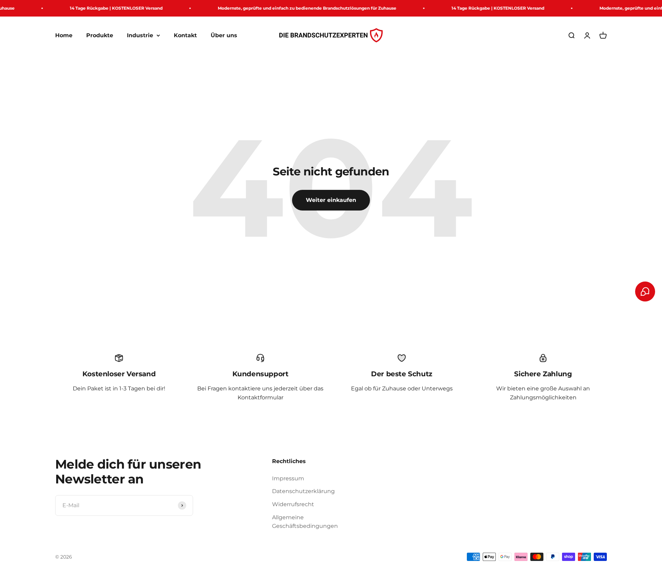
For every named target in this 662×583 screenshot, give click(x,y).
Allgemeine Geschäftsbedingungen (305, 522)
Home (63, 35)
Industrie (140, 35)
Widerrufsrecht (293, 504)
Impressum (288, 478)
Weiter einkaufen (331, 200)
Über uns (224, 35)
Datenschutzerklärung (303, 491)
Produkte (99, 35)
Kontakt (185, 35)
